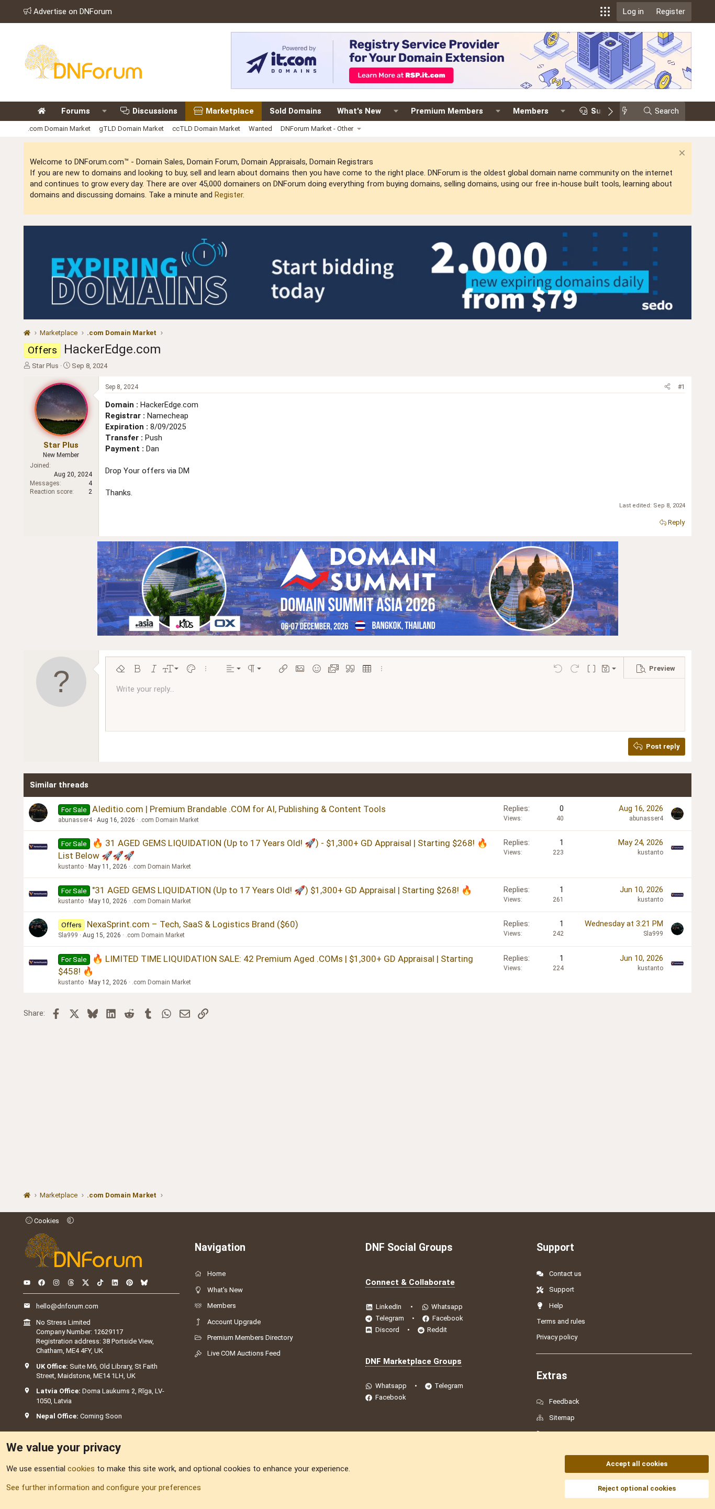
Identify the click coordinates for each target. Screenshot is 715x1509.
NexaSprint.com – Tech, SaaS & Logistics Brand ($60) (192, 924)
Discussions (154, 111)
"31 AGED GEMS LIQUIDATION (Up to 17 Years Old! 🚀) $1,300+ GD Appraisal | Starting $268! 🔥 (282, 890)
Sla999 (68, 935)
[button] (605, 11)
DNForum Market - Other (317, 128)
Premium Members (447, 111)
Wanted (260, 128)
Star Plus (45, 366)
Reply (676, 522)
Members (531, 111)
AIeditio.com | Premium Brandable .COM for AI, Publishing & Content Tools (239, 809)
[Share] (667, 387)
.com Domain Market (59, 128)
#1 (681, 387)
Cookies (45, 1221)
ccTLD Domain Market (206, 128)
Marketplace (230, 111)
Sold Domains (295, 111)
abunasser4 (75, 820)
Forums (75, 111)
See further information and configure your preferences (103, 1487)
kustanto (71, 866)
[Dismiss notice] (680, 154)
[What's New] (628, 111)
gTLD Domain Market (131, 128)
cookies (81, 1468)
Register (229, 194)
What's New (359, 111)
